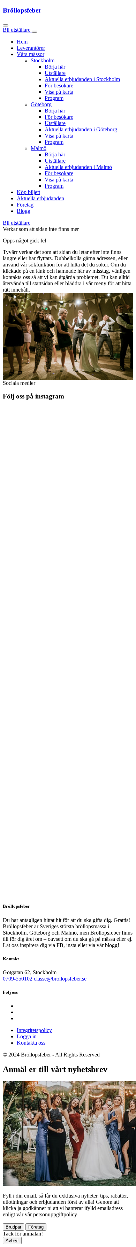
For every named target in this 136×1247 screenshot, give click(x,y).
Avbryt (12, 1240)
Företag (25, 205)
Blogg (23, 211)
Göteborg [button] (41, 104)
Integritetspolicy (34, 1030)
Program (54, 98)
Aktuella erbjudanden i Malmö (78, 167)
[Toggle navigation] (34, 32)
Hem (22, 42)
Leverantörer (31, 48)
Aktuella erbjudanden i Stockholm (82, 79)
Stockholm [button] (42, 60)
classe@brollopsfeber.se (60, 979)
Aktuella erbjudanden (40, 198)
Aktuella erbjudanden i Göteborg (81, 129)
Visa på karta (59, 92)
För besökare (59, 85)
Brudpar (13, 1227)
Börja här (55, 67)
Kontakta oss (31, 1043)
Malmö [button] (38, 148)
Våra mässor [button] (30, 54)
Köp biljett (28, 192)
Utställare (55, 73)
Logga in (27, 1036)
